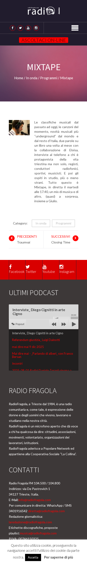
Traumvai (23, 242)
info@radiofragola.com (35, 500)
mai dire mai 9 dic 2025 (28, 347)
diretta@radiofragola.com (46, 511)
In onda (40, 223)
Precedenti (27, 236)
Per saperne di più (58, 557)
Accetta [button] (33, 557)
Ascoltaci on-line (43, 40)
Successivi (60, 236)
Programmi (63, 223)
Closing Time (60, 242)
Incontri (17, 363)
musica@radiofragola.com (38, 533)
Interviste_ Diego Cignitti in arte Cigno (37, 333)
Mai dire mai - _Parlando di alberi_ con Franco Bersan (42, 355)
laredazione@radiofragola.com (30, 522)
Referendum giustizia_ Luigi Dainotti (36, 340)
